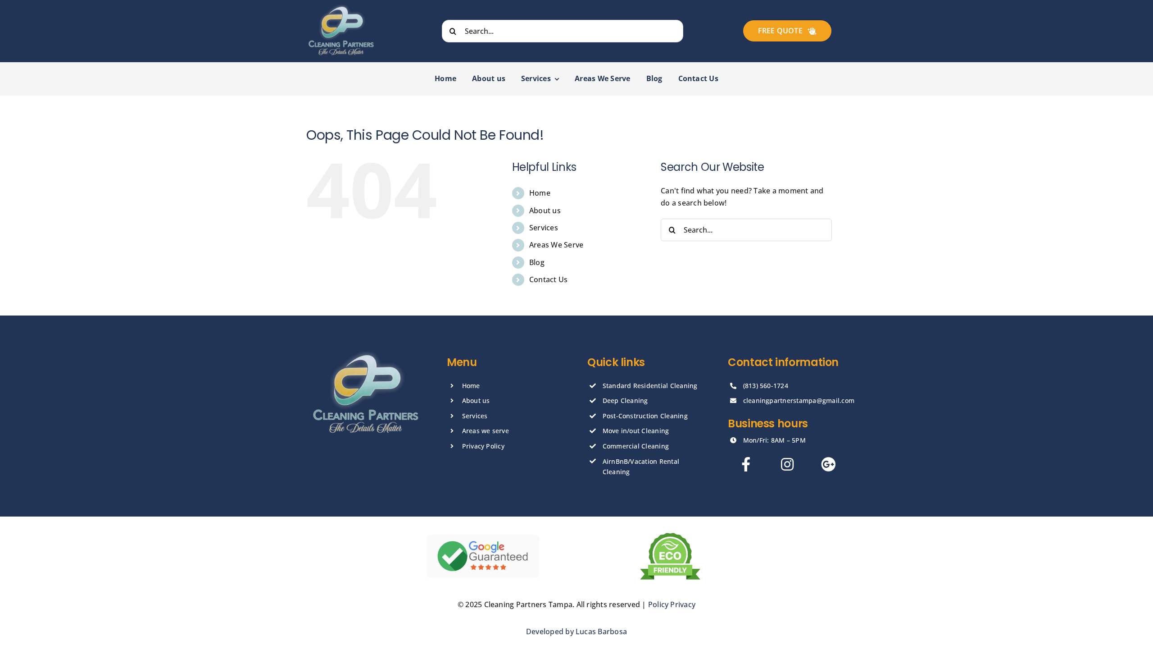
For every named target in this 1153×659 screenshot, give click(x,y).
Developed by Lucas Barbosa (576, 631)
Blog (537, 262)
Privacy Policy (483, 446)
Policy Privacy (671, 604)
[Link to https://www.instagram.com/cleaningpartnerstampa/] (787, 464)
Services (543, 228)
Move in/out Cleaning (636, 430)
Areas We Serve (556, 245)
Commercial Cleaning (636, 446)
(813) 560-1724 (765, 385)
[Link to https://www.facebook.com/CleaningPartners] (745, 464)
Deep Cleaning (625, 400)
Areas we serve (485, 430)
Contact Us (548, 279)
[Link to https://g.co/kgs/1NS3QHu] (828, 464)
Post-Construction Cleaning (645, 416)
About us (545, 210)
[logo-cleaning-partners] (341, 8)
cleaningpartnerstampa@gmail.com (798, 400)
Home (539, 193)
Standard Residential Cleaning (650, 385)
